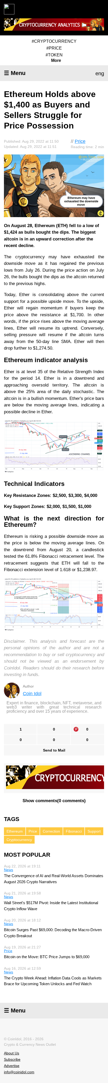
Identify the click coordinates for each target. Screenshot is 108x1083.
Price (80, 141)
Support (94, 831)
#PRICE (54, 48)
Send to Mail (54, 750)
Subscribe (12, 1059)
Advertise (11, 1066)
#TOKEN (54, 55)
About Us (11, 1053)
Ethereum (15, 831)
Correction (51, 831)
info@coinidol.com (19, 1072)
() (54, 800)
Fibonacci (74, 831)
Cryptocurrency (19, 840)
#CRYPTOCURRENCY (54, 41)
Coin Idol (32, 693)
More (56, 60)
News (8, 870)
